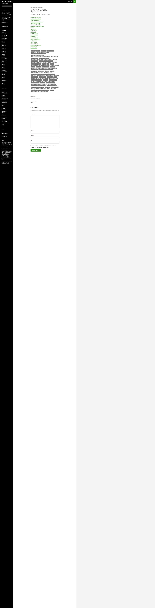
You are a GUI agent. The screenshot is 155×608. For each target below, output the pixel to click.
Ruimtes (33, 84)
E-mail (32, 135)
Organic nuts (33, 36)
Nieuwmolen (4, 106)
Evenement (46, 65)
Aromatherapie (50, 50)
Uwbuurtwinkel (4, 121)
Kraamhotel (34, 72)
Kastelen (47, 71)
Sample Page (70, 1)
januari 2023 (4, 51)
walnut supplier (34, 42)
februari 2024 (4, 45)
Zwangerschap (34, 91)
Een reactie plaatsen (46, 14)
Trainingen (42, 87)
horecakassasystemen (48, 68)
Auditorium (34, 52)
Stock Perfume (4, 117)
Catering (3, 145)
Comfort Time (34, 62)
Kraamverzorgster (44, 74)
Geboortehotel (45, 66)
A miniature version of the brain (37, 26)
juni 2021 (3, 65)
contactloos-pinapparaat (52, 62)
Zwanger (3, 162)
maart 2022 (4, 57)
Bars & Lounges (45, 52)
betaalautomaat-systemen (36, 59)
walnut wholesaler (34, 43)
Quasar (3, 114)
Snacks (33, 85)
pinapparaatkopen (35, 81)
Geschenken (52, 66)
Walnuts (32, 27)
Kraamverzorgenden (35, 74)
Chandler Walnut (34, 37)
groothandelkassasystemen (37, 68)
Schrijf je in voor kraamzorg (41, 84)
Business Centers (6, 144)
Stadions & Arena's (35, 87)
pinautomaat (42, 81)
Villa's (49, 88)
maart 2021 (4, 68)
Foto (57, 65)
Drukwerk (33, 65)
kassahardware (42, 69)
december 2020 (4, 71)
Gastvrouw (39, 66)
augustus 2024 (4, 39)
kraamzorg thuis (55, 75)
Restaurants (42, 82)
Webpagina (54, 88)
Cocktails (6, 145)
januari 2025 (4, 33)
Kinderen (52, 71)
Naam (32, 130)
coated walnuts (34, 30)
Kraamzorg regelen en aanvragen (44, 75)
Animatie (38, 50)
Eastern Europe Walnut (35, 39)
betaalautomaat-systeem (44, 58)
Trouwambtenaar (54, 87)
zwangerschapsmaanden (43, 91)
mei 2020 (3, 77)
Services (49, 84)
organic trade (33, 29)
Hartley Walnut (34, 40)
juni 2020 (3, 76)
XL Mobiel (3, 125)
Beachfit (3, 90)
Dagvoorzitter (9, 146)
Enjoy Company (4, 101)
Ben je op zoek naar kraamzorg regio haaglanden (41, 56)
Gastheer (33, 66)
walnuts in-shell (34, 48)
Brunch (55, 59)
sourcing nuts (33, 32)
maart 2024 (4, 44)
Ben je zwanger (54, 56)
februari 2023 (4, 49)
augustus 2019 (4, 80)
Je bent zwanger (34, 69)
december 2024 (4, 35)
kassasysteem (34, 71)
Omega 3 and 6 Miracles (36, 24)
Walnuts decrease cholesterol (37, 21)
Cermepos (3, 95)
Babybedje (39, 52)
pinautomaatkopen (50, 81)
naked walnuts (34, 46)
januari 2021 (4, 70)
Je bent (55, 68)
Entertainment (40, 65)
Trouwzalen (34, 88)
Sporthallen (49, 85)
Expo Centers (52, 65)
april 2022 (3, 55)
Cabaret (10, 144)
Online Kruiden (4, 111)
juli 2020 (3, 74)
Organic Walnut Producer (36, 17)
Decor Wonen (4, 99)
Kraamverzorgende (48, 72)
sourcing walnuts (34, 33)
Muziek (45, 78)
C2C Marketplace (4, 93)
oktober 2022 (4, 52)
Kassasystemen (4, 102)
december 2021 (4, 58)
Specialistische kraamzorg (41, 85)
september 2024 (4, 38)
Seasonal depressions (35, 20)
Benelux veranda (4, 92)
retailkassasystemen (50, 82)
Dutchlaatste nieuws (7, 1)
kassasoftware (50, 69)
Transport (48, 87)
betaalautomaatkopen (47, 59)
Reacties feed (4, 134)
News (34, 102)
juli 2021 (3, 64)
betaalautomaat (35, 58)
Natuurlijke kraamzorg (52, 78)
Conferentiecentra (41, 62)
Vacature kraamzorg (42, 88)
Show (54, 84)
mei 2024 (3, 42)
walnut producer (34, 34)
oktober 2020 (4, 73)
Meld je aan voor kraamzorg (37, 78)
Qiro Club (3, 112)
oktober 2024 (4, 36)
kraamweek (52, 74)
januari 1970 (4, 84)
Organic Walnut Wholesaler (36, 97)
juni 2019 (3, 83)
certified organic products (36, 45)
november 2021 (4, 60)
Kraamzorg (34, 75)
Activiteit (33, 50)
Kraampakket (40, 72)
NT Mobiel (3, 108)
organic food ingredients (36, 18)
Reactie (32, 114)
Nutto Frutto (33, 7)
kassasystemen (41, 71)
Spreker (55, 85)
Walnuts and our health (35, 23)
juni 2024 (3, 41)
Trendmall (3, 118)
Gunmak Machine (4, 22)
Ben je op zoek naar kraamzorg (37, 55)
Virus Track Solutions (5, 122)
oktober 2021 (4, 61)
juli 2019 (3, 81)
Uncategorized (39, 7)
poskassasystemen (35, 82)
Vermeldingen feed (5, 133)
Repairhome (4, 115)
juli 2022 (3, 54)
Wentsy (3, 124)
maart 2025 (4, 32)
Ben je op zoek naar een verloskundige (39, 53)
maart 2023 (4, 48)
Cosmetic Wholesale (5, 98)
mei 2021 (3, 67)
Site (31, 140)
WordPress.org (4, 136)
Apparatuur (44, 50)
